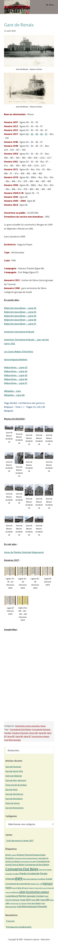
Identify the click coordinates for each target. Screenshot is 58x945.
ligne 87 (27, 736)
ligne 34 (14, 888)
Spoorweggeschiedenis (15, 359)
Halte (8, 887)
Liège (22, 892)
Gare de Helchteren (14, 794)
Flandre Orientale (20, 733)
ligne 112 (32, 888)
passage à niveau (35, 895)
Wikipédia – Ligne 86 (14, 395)
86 (41, 134)
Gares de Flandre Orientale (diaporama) (24, 552)
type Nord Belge (34, 903)
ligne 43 (26, 888)
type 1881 (35, 899)
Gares (43, 726)
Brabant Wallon (39, 855)
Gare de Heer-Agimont (15, 780)
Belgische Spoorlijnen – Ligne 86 (20, 319)
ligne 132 (44, 888)
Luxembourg (11, 895)
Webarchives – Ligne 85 (15, 375)
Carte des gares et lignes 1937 (19, 840)
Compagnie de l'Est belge (28, 862)
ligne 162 (51, 888)
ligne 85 (10, 736)
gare (19, 878)
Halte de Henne (12, 803)
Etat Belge (16, 874)
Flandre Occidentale (29, 873)
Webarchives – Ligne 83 (15, 371)
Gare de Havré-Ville (14, 771)
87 (46, 134)
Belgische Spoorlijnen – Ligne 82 (20, 308)
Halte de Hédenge (13, 775)
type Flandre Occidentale (18, 903)
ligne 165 (8, 892)
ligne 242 (33, 733)
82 (27, 134)
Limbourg (14, 892)
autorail (14, 855)
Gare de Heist (11, 789)
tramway (15, 899)
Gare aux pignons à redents (34, 879)
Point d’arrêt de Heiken (16, 785)
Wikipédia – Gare (12, 391)
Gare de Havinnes (13, 766)
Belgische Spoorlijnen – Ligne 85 (20, 315)
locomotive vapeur (40, 736)
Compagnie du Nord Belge (37, 864)
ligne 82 (42, 733)
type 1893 (45, 899)
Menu (51, 4)
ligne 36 (20, 888)
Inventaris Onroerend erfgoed (19, 331)
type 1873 (25, 899)
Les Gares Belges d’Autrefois (18, 351)
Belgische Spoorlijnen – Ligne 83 (20, 311)
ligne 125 (38, 888)
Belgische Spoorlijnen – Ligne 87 (20, 323)
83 (32, 134)
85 (37, 134)
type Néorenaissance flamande (32, 906)
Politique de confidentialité (18, 927)
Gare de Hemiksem (14, 798)
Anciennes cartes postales (27, 726)
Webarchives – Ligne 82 (15, 367)
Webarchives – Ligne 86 (15, 379)
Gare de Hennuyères (14, 807)
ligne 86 (19, 736)
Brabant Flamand (25, 855)
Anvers (8, 855)
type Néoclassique (12, 740)
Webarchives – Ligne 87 (15, 383)
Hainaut (47, 883)
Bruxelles (9, 858)
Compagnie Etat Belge (20, 729)
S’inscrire (10, 921)
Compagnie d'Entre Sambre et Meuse (25, 858)
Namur (22, 895)
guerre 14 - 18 (36, 884)
